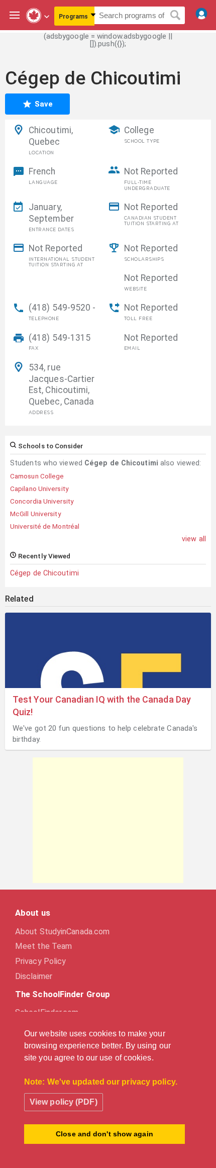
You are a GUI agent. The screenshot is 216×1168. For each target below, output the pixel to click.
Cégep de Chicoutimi (44, 573)
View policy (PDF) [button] (63, 1102)
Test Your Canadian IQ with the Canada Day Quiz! (102, 705)
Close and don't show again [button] (104, 1134)
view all (194, 539)
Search (175, 16)
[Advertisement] (108, 820)
